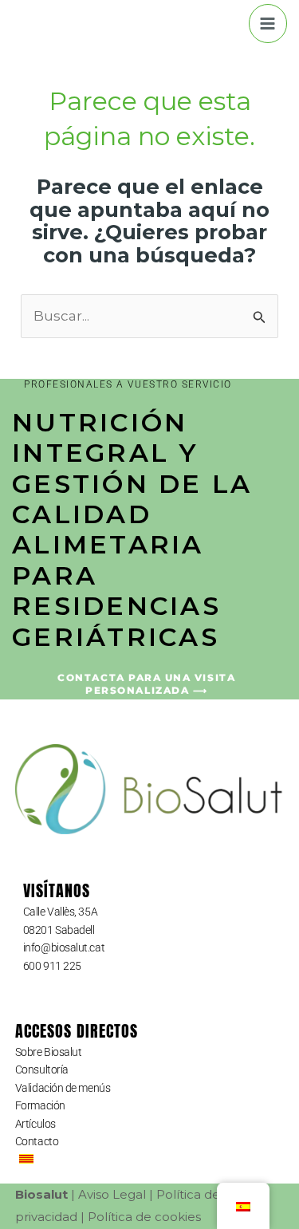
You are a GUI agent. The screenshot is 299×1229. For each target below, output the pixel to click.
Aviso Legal (112, 1194)
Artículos (35, 1123)
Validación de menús (62, 1087)
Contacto (36, 1141)
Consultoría (42, 1069)
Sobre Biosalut (48, 1052)
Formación (40, 1105)
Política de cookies (144, 1216)
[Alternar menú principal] (268, 23)
